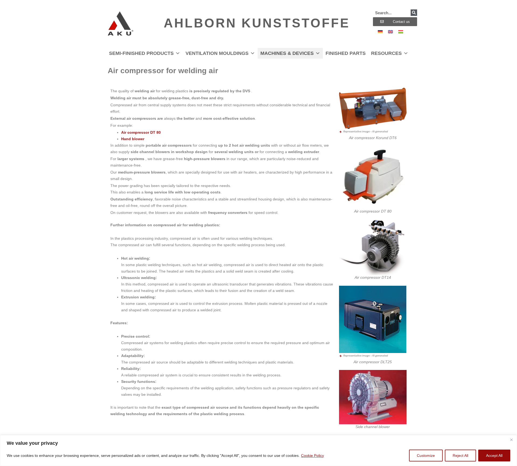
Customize (426, 455)
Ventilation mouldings (217, 53)
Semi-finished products (141, 53)
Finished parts (346, 53)
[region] (258, 450)
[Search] (414, 12)
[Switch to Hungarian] (401, 31)
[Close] (511, 439)
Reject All (460, 455)
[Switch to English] (390, 31)
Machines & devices (287, 53)
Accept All (494, 455)
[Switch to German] (380, 31)
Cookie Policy (312, 455)
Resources (386, 53)
